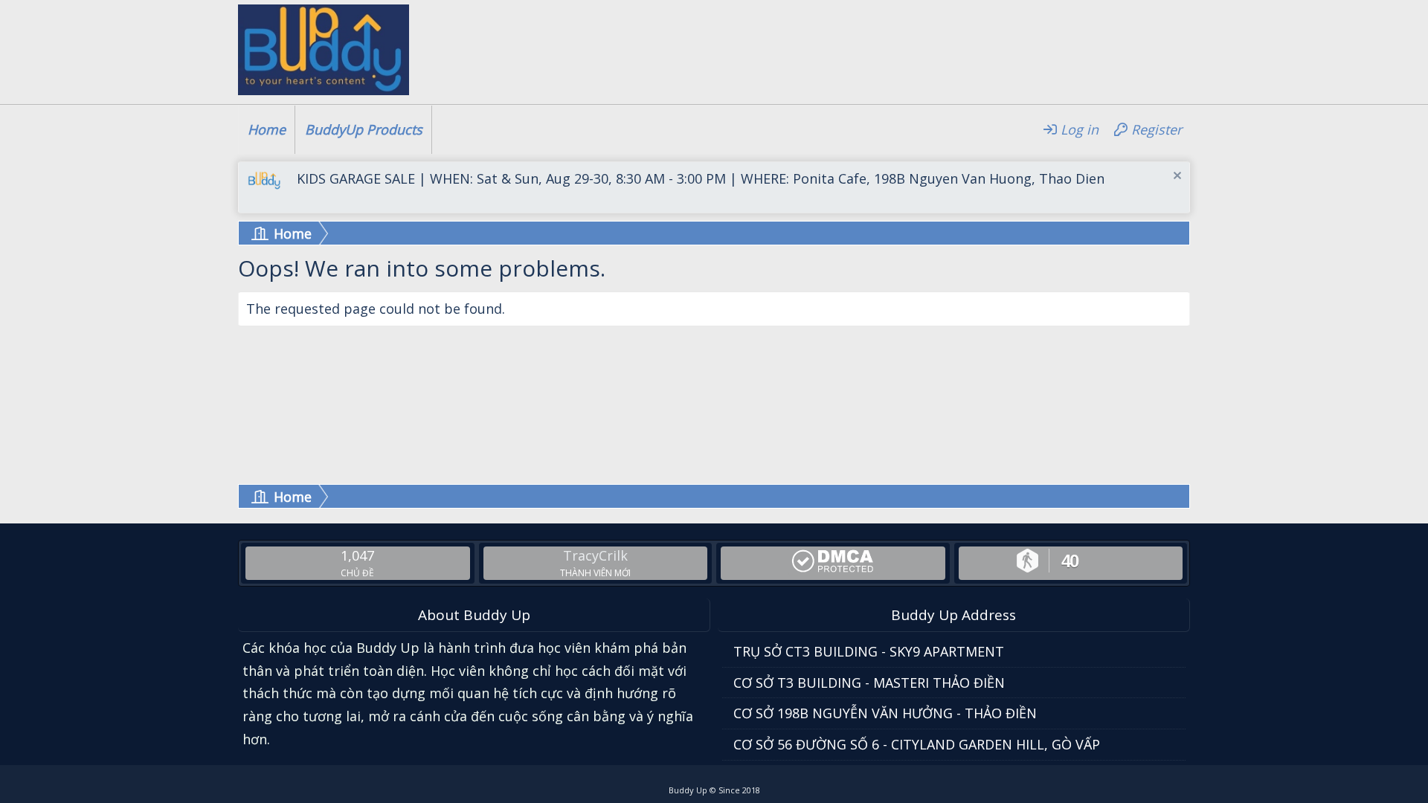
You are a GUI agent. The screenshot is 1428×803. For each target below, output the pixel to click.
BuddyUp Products (363, 129)
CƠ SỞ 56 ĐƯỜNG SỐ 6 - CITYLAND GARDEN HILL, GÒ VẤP (916, 744)
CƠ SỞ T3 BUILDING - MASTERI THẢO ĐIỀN (869, 682)
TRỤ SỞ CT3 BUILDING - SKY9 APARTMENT (868, 651)
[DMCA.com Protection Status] (833, 560)
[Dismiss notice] (1175, 177)
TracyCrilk (595, 555)
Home (267, 129)
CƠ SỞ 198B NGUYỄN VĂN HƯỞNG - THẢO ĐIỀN (885, 713)
